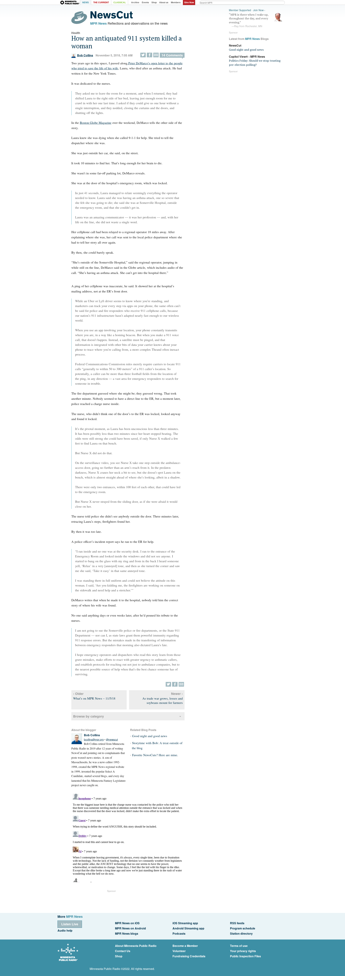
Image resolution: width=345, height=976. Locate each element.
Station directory (241, 933)
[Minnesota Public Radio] (70, 3)
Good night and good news (149, 736)
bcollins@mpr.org (94, 739)
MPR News (98, 23)
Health (75, 33)
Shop (118, 956)
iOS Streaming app (185, 923)
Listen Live (69, 924)
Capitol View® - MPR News (247, 56)
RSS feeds (237, 923)
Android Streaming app (188, 928)
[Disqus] (128, 837)
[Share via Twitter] (143, 55)
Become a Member (185, 946)
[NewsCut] (111, 17)
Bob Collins (85, 55)
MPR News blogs (126, 933)
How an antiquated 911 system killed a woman (126, 42)
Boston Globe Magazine (95, 122)
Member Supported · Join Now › (247, 10)
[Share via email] (156, 55)
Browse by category (88, 716)
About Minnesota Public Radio (136, 946)
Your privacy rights (243, 951)
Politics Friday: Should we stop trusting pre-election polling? (254, 63)
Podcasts (178, 933)
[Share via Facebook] (149, 55)
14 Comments (172, 55)
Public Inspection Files (245, 956)
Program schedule (242, 928)
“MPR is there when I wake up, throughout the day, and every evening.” (248, 20)
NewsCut (235, 45)
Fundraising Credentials (188, 956)
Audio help (65, 930)
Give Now (189, 2)
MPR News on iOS (127, 923)
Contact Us (122, 951)
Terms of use (239, 946)
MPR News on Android (130, 928)
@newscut (112, 739)
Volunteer (179, 951)
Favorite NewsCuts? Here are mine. (155, 755)
